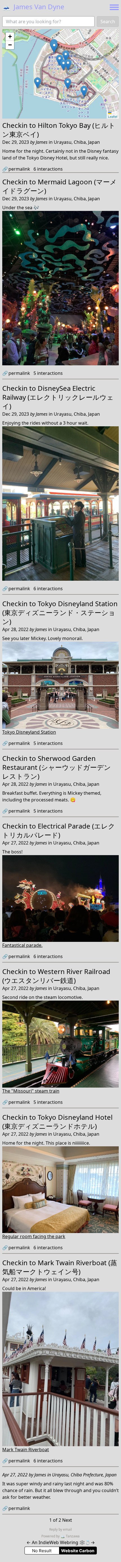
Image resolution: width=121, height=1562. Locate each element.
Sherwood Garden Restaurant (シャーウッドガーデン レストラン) (56, 767)
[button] (37, 83)
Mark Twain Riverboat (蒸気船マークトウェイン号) (59, 1267)
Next (67, 1520)
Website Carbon (77, 1550)
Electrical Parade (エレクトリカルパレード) (58, 830)
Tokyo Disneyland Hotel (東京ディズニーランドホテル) (57, 1121)
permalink (16, 169)
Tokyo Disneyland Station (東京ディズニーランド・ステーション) (60, 612)
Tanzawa (70, 1536)
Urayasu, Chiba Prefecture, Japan (84, 1475)
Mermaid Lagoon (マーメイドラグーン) (59, 186)
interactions (48, 169)
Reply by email (60, 1529)
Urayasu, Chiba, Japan (77, 142)
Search (107, 21)
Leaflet (112, 116)
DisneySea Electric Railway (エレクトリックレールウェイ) (58, 397)
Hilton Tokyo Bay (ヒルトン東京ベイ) (58, 130)
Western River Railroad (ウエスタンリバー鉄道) (56, 976)
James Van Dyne (33, 6)
